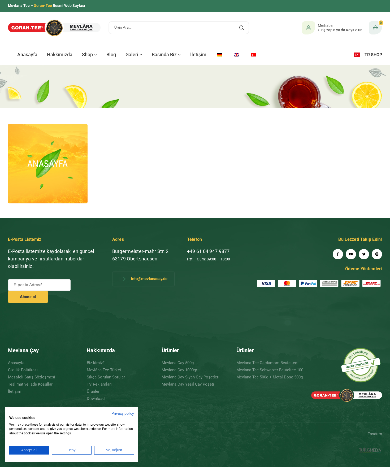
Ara (242, 27)
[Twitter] (364, 254)
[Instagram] (377, 254)
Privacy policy (122, 413)
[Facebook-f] (338, 254)
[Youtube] (351, 254)
